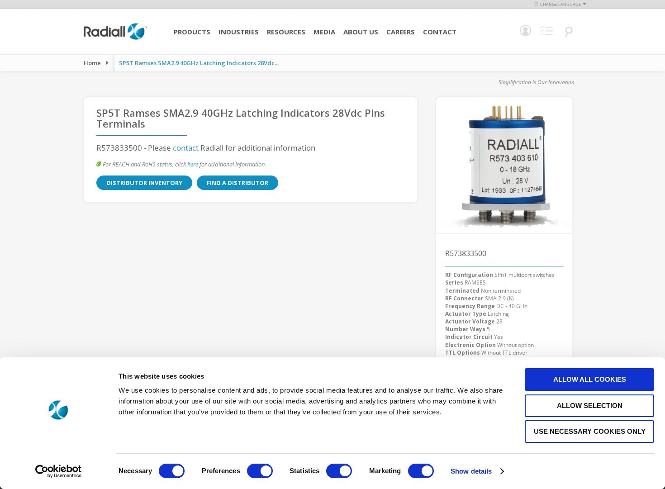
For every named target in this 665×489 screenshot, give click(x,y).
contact (186, 147)
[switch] (260, 472)
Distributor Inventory (144, 183)
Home (92, 63)
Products (192, 31)
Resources (286, 31)
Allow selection (589, 405)
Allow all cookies (589, 379)
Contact (439, 31)
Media (324, 31)
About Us (360, 31)
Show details (471, 471)
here (192, 164)
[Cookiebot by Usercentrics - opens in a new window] (58, 471)
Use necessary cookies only (590, 431)
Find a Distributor (237, 183)
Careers (400, 31)
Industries (238, 31)
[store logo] (115, 38)
